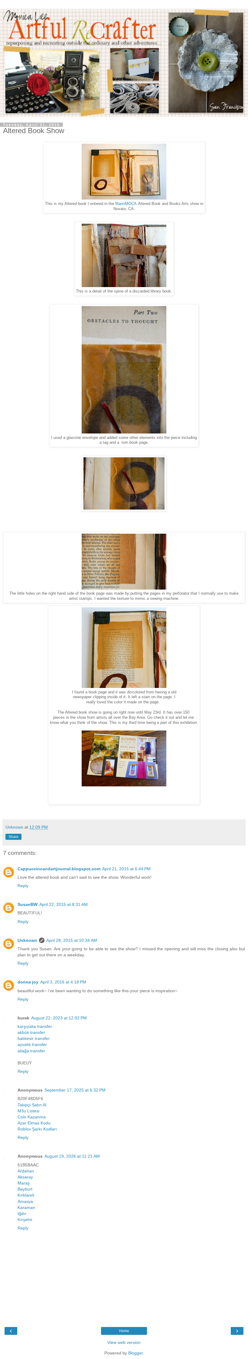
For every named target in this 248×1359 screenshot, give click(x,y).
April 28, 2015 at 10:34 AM (71, 940)
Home (124, 1331)
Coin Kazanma (32, 1116)
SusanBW (28, 904)
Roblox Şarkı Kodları (37, 1129)
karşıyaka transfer (35, 1026)
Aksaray (25, 1177)
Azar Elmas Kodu (34, 1123)
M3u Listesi (28, 1110)
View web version (124, 1342)
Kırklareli (26, 1195)
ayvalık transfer (32, 1044)
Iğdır (22, 1213)
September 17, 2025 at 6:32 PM (75, 1090)
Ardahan (26, 1171)
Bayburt (25, 1189)
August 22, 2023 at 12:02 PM (59, 1017)
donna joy (28, 982)
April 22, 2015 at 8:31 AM (63, 904)
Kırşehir (25, 1219)
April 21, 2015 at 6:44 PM (126, 868)
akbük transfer (31, 1032)
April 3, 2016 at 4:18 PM (63, 982)
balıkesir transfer (34, 1038)
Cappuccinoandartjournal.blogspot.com (59, 868)
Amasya (25, 1201)
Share (13, 837)
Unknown (27, 940)
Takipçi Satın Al (32, 1104)
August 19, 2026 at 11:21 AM (72, 1156)
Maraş (24, 1183)
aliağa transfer (31, 1050)
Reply (23, 885)
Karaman (26, 1207)
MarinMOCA (126, 203)
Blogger (135, 1353)
